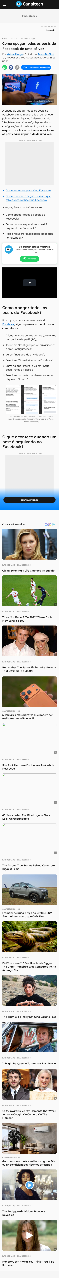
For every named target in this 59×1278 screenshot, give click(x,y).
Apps (33, 38)
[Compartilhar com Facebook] (11, 67)
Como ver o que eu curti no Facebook (28, 190)
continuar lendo (30, 499)
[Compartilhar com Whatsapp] (4, 67)
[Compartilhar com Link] (17, 67)
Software (24, 38)
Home (4, 38)
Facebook (8, 324)
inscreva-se (29, 52)
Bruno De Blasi (46, 54)
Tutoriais (14, 38)
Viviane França (15, 54)
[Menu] (4, 4)
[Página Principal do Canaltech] (29, 5)
